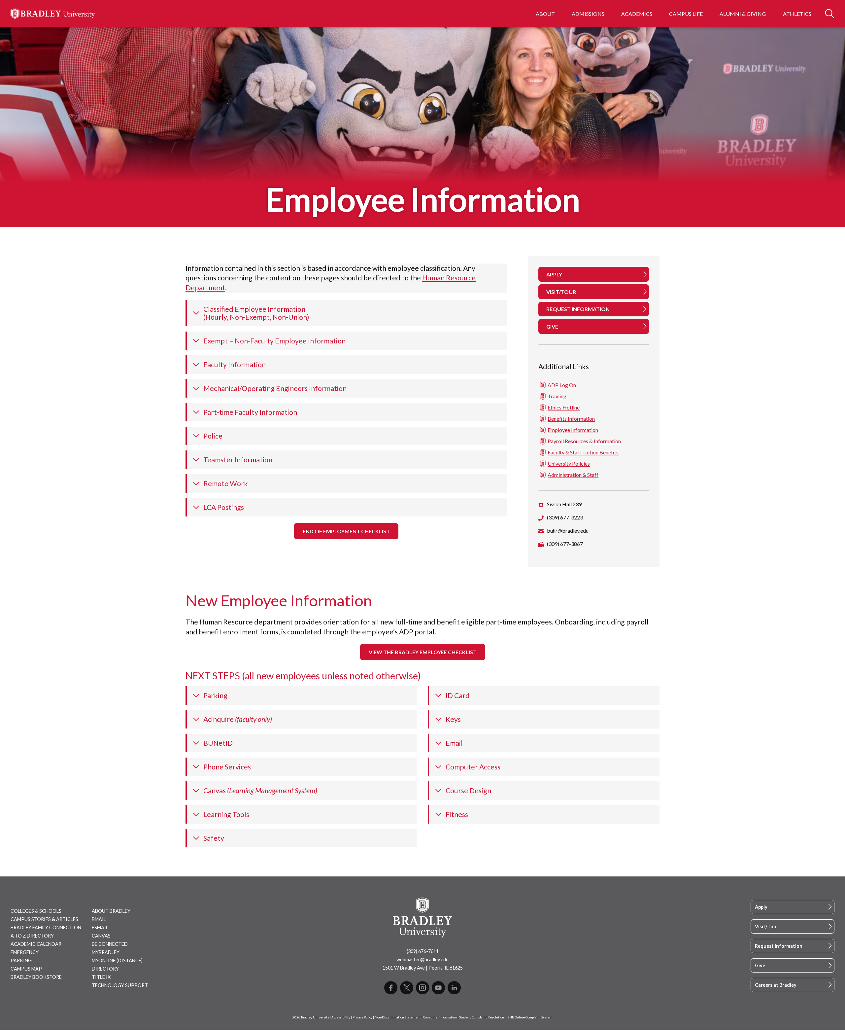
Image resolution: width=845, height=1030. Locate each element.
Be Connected (110, 944)
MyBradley (105, 952)
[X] (406, 987)
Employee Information (573, 430)
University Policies (569, 463)
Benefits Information (571, 418)
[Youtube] (438, 987)
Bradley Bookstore (36, 977)
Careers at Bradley (775, 985)
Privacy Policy (362, 1017)
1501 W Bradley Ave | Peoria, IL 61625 (423, 968)
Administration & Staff (573, 475)
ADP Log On (562, 385)
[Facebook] (390, 987)
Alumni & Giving (743, 14)
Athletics (797, 14)
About (545, 14)
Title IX (101, 977)
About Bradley (111, 911)
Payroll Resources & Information (584, 441)
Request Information (778, 946)
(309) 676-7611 (423, 951)
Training (557, 396)
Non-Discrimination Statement (398, 1017)
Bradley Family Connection (46, 927)
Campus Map (26, 969)
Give (760, 965)
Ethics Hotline (564, 407)
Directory (105, 969)
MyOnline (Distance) (117, 960)
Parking (21, 960)
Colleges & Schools (36, 911)
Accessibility (340, 1017)
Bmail (99, 919)
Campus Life (686, 14)
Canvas (101, 936)
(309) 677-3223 (565, 517)
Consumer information (440, 1017)
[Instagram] (422, 987)
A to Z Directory (32, 936)
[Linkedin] (454, 987)
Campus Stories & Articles (44, 919)
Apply (761, 907)
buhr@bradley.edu (568, 530)
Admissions (588, 14)
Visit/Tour (766, 926)
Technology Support (120, 985)
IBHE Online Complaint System (529, 1017)
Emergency (25, 952)
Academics (636, 14)
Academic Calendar (36, 944)
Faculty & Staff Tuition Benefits (583, 452)
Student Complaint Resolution (481, 1017)
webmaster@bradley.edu (422, 959)
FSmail (100, 927)
